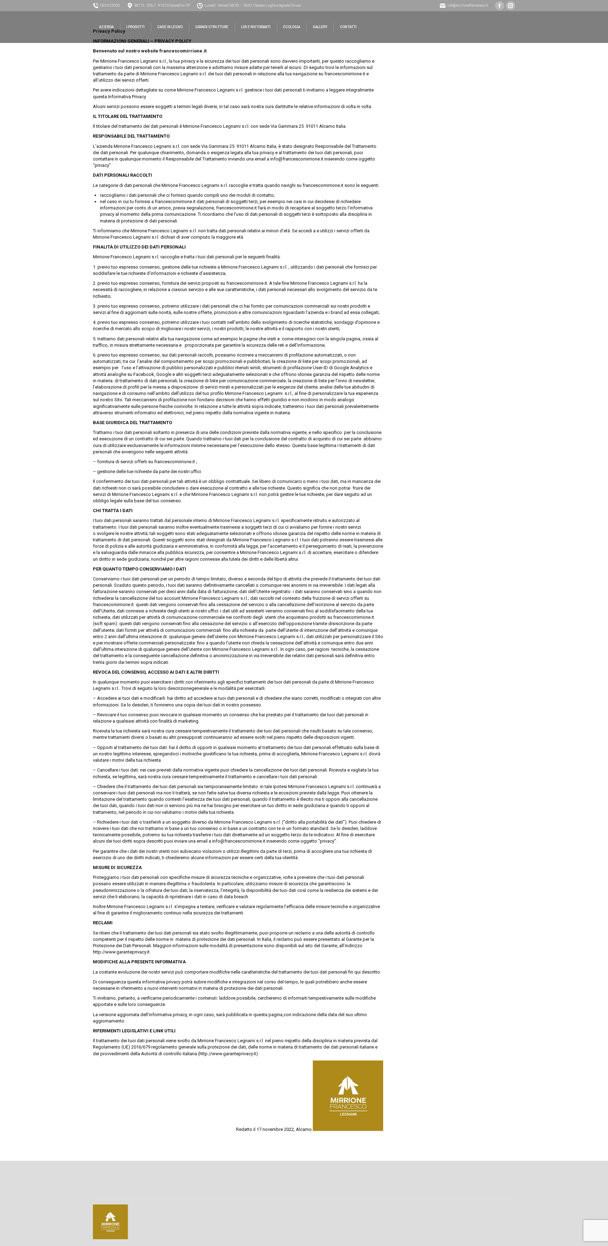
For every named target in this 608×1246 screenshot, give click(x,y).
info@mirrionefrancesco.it (467, 5)
